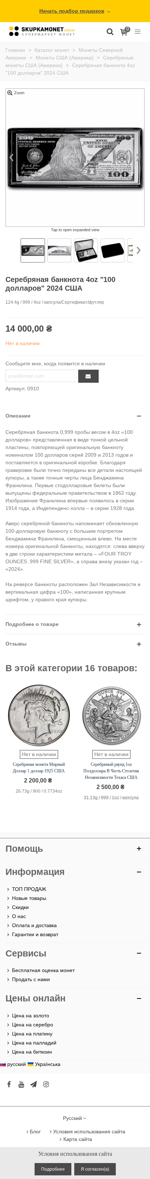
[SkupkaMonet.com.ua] (138, 31)
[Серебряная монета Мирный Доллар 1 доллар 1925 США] (39, 715)
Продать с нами (31, 979)
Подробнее (53, 1169)
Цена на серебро (32, 1025)
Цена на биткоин (32, 1052)
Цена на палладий (34, 1043)
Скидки (20, 907)
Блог (35, 1131)
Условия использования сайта (89, 1131)
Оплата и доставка (34, 925)
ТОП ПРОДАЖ (29, 889)
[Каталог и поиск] (110, 31)
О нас (19, 916)
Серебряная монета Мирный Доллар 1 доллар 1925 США (39, 767)
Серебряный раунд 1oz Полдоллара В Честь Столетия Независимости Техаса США (111, 771)
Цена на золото (30, 1015)
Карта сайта (77, 1139)
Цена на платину (32, 1034)
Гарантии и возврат (35, 934)
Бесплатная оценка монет (43, 970)
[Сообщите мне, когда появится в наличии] (88, 376)
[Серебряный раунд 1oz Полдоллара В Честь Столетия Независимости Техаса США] (111, 715)
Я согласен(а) (95, 1169)
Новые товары (29, 898)
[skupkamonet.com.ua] (41, 31)
